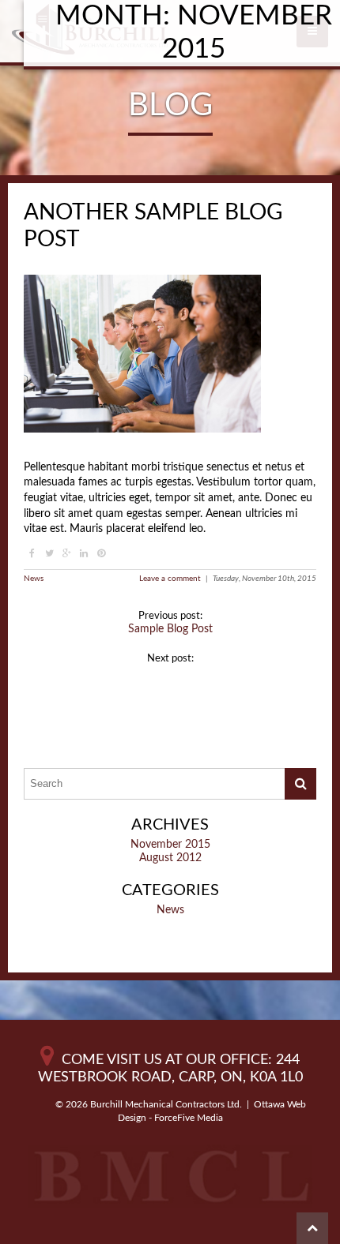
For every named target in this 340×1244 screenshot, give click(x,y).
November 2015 (170, 844)
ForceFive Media (188, 1117)
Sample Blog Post (170, 629)
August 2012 (170, 858)
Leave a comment (170, 579)
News (33, 579)
